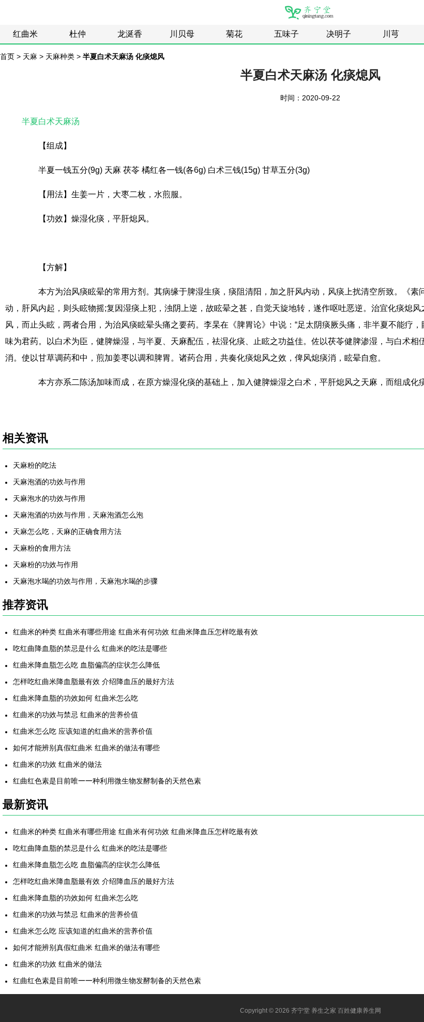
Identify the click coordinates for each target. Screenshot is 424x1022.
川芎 (391, 33)
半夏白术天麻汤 (51, 121)
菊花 (234, 33)
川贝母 (182, 33)
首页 (7, 56)
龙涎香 (129, 33)
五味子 (286, 33)
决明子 (338, 33)
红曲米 (25, 33)
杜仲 (77, 33)
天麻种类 (60, 56)
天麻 (30, 56)
